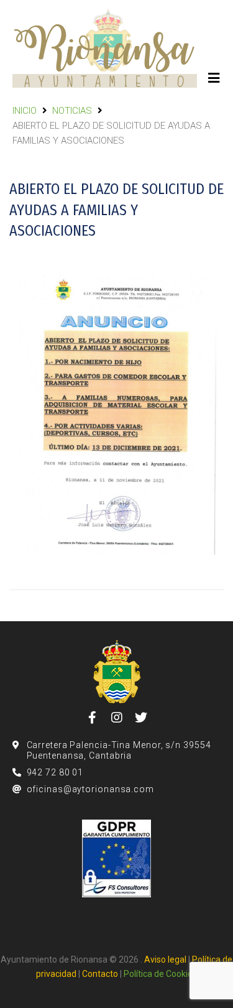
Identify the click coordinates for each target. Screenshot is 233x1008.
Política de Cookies (160, 974)
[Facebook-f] (93, 718)
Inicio (24, 110)
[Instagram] (117, 718)
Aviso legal (165, 959)
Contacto (100, 974)
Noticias (72, 110)
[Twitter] (141, 718)
